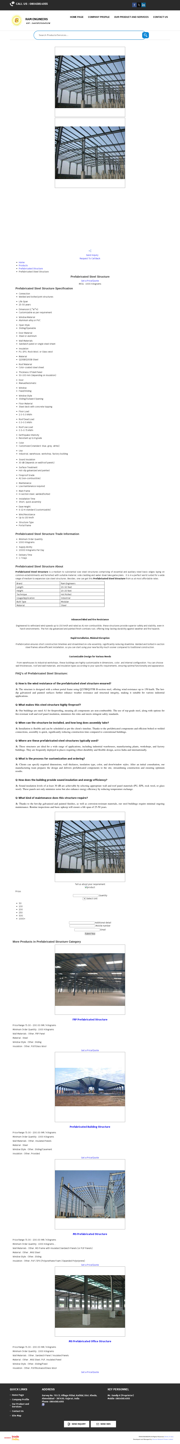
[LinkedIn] (143, 6)
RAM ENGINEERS (37, 20)
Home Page (77, 17)
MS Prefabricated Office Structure (90, 1341)
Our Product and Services (131, 17)
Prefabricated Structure (31, 268)
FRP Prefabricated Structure (90, 1019)
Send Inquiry (92, 255)
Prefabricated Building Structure (90, 1126)
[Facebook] (134, 6)
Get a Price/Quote (90, 280)
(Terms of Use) (168, 1436)
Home (22, 262)
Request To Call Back (90, 258)
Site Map (16, 1415)
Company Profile (99, 17)
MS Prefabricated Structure (90, 1234)
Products (23, 265)
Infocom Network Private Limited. (162, 1439)
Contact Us (160, 17)
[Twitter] (139, 6)
